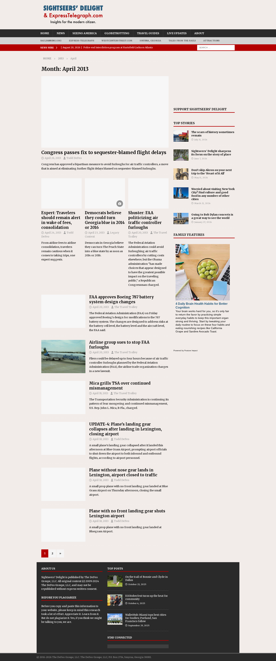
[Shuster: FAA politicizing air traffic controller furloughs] (148, 193)
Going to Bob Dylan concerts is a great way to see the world (212, 216)
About (199, 33)
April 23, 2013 (96, 232)
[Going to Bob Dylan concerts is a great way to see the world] (181, 218)
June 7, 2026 (200, 158)
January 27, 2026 (203, 222)
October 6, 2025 (136, 603)
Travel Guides (148, 33)
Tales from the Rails (182, 40)
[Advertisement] (204, 79)
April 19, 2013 (100, 393)
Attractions (211, 40)
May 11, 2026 (201, 177)
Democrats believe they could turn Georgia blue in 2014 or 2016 (105, 220)
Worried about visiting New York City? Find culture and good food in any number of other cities (213, 194)
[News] (63, 311)
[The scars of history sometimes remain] (181, 136)
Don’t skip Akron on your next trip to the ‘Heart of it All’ (211, 171)
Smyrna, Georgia (150, 40)
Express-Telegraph (81, 40)
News (61, 33)
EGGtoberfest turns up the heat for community (146, 597)
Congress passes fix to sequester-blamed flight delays (103, 152)
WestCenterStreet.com (117, 40)
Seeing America (84, 33)
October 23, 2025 (137, 584)
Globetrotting (116, 33)
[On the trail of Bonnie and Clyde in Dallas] (114, 581)
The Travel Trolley (125, 307)
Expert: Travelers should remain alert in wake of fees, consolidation (60, 220)
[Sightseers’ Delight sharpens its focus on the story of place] (181, 155)
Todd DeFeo (74, 158)
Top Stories (184, 123)
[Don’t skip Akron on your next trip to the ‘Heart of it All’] (181, 174)
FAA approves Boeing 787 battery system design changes (121, 299)
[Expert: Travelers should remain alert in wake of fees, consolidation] (61, 193)
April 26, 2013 (53, 158)
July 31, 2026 (200, 139)
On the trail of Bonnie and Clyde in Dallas (146, 578)
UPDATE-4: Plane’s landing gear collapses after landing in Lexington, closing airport (125, 429)
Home (44, 33)
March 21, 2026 (202, 203)
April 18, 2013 (101, 439)
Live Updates (177, 33)
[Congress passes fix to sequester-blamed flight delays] (105, 112)
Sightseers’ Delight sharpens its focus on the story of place (211, 152)
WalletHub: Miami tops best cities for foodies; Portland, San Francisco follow (145, 618)
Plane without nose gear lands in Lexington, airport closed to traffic (123, 472)
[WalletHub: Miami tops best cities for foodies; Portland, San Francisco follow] (114, 619)
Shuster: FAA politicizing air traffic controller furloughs (145, 220)
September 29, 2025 (138, 625)
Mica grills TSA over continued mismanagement (120, 385)
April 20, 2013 (140, 232)
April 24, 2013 (53, 232)
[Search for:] (216, 47)
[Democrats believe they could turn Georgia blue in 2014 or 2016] (105, 193)
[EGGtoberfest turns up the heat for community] (114, 600)
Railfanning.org (50, 40)
